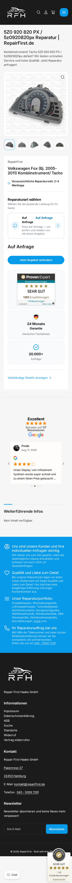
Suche (8, 725)
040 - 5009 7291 (45, 643)
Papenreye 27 (13, 768)
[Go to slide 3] (36, 486)
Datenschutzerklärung (19, 716)
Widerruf (10, 735)
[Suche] (38, 12)
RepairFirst (15, 162)
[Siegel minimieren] (68, 854)
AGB (7, 720)
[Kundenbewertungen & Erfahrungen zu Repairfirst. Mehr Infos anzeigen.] (36, 289)
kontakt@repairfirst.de (29, 784)
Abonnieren (57, 829)
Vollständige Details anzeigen (28, 378)
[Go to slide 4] (39, 486)
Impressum (11, 711)
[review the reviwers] (15, 459)
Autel (37, 621)
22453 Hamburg (15, 776)
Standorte (10, 730)
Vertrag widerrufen (17, 740)
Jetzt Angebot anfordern (36, 260)
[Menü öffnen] (64, 12)
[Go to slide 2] (32, 486)
